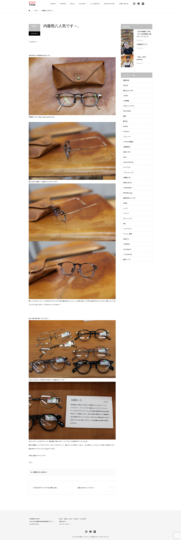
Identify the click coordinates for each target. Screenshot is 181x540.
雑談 (124, 116)
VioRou (125, 126)
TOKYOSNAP (127, 188)
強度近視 (126, 80)
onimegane (127, 249)
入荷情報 (126, 101)
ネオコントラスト (129, 106)
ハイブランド (127, 229)
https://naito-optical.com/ (46, 117)
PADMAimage (128, 193)
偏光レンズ (126, 259)
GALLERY (82, 4)
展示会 (125, 121)
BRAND (63, 4)
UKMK (125, 203)
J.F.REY (125, 96)
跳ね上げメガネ (128, 90)
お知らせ (44, 472)
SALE (125, 157)
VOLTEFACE (127, 111)
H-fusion (126, 131)
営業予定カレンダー (129, 198)
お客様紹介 (126, 147)
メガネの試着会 (128, 142)
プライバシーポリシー (64, 524)
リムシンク (126, 136)
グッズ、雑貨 (127, 234)
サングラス (126, 167)
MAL (124, 224)
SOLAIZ (125, 85)
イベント (126, 213)
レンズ (125, 208)
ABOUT (53, 4)
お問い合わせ (124, 4)
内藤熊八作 (34, 27)
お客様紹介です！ (142, 44)
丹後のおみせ (127, 183)
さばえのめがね (128, 162)
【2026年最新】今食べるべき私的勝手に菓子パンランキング (144, 34)
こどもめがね (95, 4)
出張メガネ (126, 152)
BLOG (72, 4)
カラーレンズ (127, 218)
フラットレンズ (128, 172)
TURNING (126, 244)
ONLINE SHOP (109, 4)
